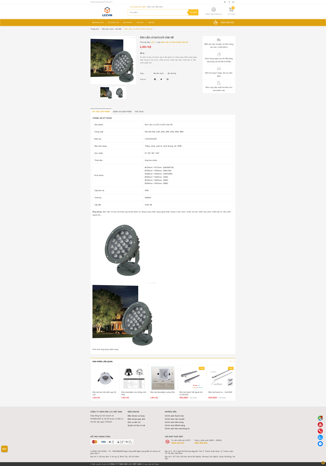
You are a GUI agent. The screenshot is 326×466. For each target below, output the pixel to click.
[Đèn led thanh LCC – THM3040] (221, 378)
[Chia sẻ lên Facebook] (155, 79)
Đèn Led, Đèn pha (155, 7)
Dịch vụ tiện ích (134, 422)
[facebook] (229, 2)
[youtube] (320, 424)
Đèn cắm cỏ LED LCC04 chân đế (158, 125)
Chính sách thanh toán (174, 416)
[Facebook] (320, 443)
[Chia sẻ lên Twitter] (161, 79)
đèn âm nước (158, 73)
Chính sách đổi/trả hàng (175, 425)
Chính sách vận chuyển (175, 419)
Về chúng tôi (113, 22)
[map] (320, 418)
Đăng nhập (210, 14)
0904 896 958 (201, 443)
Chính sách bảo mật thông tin (177, 429)
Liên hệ (151, 22)
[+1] (167, 79)
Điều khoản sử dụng (136, 416)
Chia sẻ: (143, 79)
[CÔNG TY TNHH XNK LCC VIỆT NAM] (107, 11)
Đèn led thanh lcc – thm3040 (220, 392)
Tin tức (139, 22)
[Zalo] (320, 437)
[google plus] (233, 2)
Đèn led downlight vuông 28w (163, 392)
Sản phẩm (127, 22)
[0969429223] (320, 431)
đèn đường (172, 73)
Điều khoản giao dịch (136, 419)
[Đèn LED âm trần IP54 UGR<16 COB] (105, 378)
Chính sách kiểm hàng (174, 422)
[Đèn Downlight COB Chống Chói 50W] (134, 378)
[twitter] (225, 2)
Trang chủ (99, 22)
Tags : (142, 73)
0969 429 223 (177, 443)
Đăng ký (218, 14)
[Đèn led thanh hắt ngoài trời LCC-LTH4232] (192, 378)
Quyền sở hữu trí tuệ (136, 425)
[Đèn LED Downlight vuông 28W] (163, 378)
